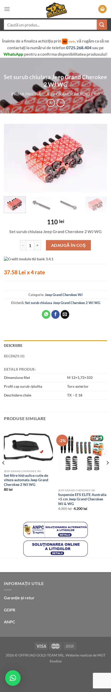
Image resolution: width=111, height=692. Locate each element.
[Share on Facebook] (55, 314)
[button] (13, 678)
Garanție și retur (19, 597)
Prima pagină (26, 93)
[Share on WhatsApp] (46, 314)
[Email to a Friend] (65, 314)
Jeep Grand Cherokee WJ (73, 93)
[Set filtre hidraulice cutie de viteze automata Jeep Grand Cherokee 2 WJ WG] (28, 447)
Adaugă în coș (68, 245)
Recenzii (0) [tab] (14, 356)
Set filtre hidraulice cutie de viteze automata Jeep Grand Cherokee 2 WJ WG (26, 480)
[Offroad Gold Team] (55, 9)
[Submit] (102, 24)
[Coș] (102, 9)
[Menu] (7, 9)
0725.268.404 (79, 47)
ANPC (9, 621)
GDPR (9, 609)
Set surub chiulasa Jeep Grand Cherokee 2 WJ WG (62, 303)
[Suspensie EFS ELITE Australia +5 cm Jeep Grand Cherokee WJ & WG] (82, 456)
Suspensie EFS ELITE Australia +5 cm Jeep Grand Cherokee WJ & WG (82, 499)
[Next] (98, 158)
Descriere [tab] (13, 345)
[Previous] (12, 158)
